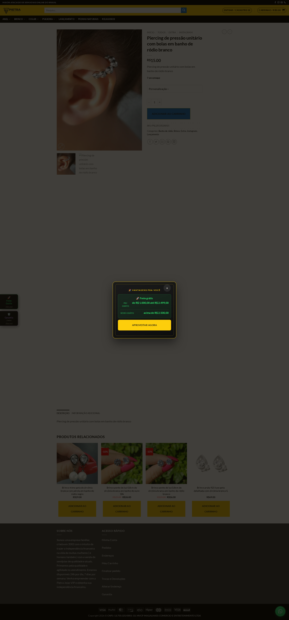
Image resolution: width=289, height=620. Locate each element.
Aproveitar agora (144, 325)
